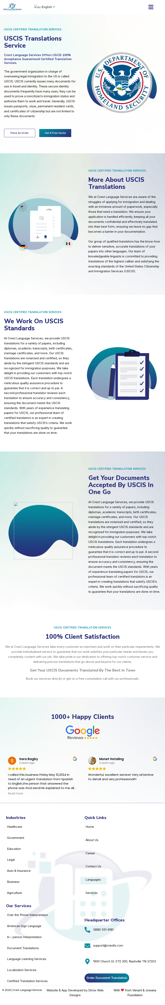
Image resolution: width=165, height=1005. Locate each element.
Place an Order (19, 132)
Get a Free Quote (55, 132)
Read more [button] (15, 793)
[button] (151, 7)
